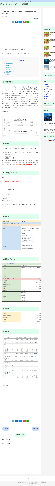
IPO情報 (46, 91)
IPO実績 (46, 88)
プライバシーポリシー (19, 1)
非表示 (21, 60)
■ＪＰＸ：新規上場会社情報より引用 (10, 263)
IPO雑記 (46, 86)
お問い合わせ (28, 1)
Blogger (46, 84)
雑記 (45, 98)
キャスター (23, 221)
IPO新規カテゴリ (20, 434)
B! (20, 21)
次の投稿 (5, 428)
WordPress (46, 94)
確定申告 (46, 96)
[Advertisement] (20, 33)
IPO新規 (36, 18)
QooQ (34, 483)
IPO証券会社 (47, 89)
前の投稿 (35, 428)
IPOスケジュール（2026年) (6, 1)
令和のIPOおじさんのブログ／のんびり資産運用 (14, 4)
